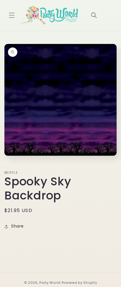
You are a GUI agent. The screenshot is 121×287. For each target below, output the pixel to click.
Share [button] (17, 226)
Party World (49, 282)
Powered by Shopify (79, 282)
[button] (11, 15)
